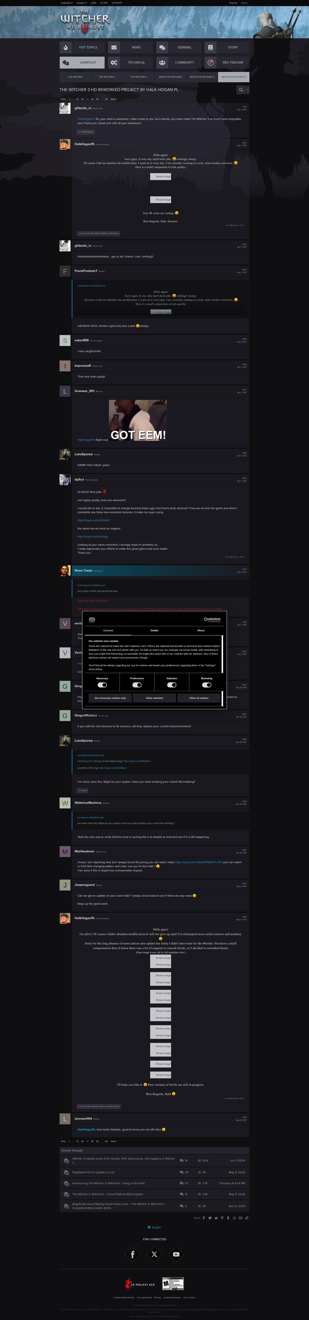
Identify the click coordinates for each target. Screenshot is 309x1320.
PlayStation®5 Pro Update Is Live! (93, 1172)
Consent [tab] (108, 630)
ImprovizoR (83, 366)
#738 (242, 885)
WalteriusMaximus (88, 803)
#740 (241, 1118)
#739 (242, 918)
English (156, 1227)
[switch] (137, 684)
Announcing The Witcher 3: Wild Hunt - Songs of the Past (108, 1183)
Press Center (189, 1297)
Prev (64, 99)
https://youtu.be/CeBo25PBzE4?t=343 (198, 862)
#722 (242, 144)
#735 (241, 740)
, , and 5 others (101, 1106)
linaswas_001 (84, 391)
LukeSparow (84, 454)
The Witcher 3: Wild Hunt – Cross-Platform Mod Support (107, 1194)
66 (106, 99)
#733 (241, 686)
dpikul (79, 479)
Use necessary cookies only (110, 698)
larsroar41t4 (83, 1119)
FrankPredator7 (86, 271)
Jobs (93, 2)
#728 (242, 454)
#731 (242, 623)
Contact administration (124, 1297)
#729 (242, 479)
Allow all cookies (198, 698)
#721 (242, 108)
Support (117, 2)
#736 (241, 803)
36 (82, 99)
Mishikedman (84, 851)
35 (77, 99)
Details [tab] (155, 630)
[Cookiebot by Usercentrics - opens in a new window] (206, 619)
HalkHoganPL (86, 119)
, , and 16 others (100, 233)
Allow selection (154, 698)
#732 (242, 652)
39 (97, 99)
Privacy (157, 1297)
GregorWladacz (86, 715)
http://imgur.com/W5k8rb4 (137, 761)
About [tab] (200, 630)
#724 (242, 271)
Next (113, 99)
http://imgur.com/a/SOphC (94, 520)
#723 (242, 245)
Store (104, 2)
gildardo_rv (83, 108)
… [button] (73, 99)
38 (92, 99)
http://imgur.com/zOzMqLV (112, 767)
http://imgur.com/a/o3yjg (93, 536)
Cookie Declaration (172, 1297)
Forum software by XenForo (154, 1316)
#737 (241, 851)
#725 (242, 340)
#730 (242, 570)
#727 (242, 391)
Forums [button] (65, 3)
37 (87, 99)
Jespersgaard (85, 885)
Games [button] (80, 3)
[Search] (241, 89)
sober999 (82, 340)
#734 (241, 715)
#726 (242, 365)
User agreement (144, 1297)
